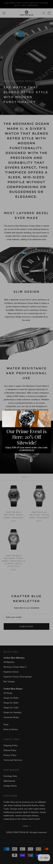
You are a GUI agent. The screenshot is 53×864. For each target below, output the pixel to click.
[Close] (48, 413)
